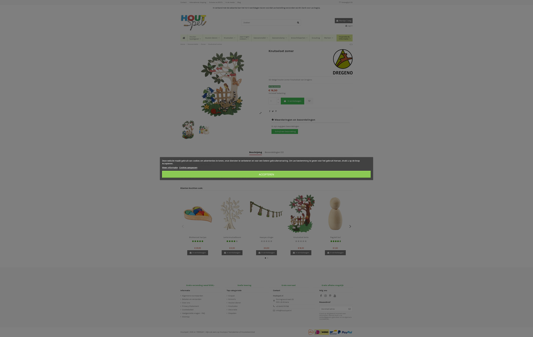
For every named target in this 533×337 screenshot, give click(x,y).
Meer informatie (170, 167)
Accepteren (266, 174)
